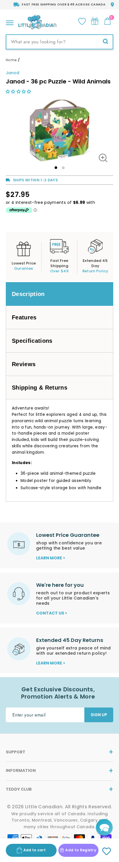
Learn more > (50, 558)
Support (15, 752)
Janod (12, 73)
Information (21, 770)
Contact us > (51, 613)
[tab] (59, 294)
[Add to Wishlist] (106, 852)
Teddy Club (19, 789)
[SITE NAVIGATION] (10, 21)
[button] (19, 91)
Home (11, 59)
